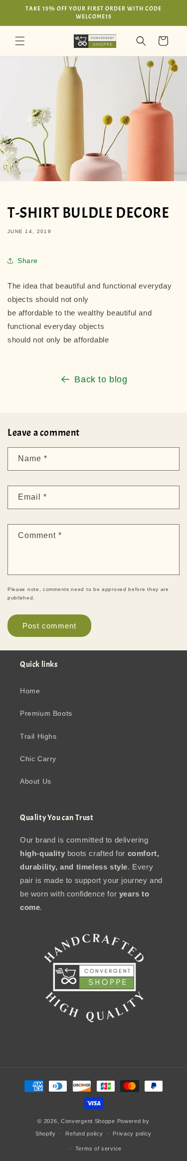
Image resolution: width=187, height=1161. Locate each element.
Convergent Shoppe (88, 1121)
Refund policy (84, 1134)
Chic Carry (38, 759)
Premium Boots (46, 713)
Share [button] (27, 261)
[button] (20, 41)
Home (30, 691)
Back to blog (100, 379)
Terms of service (98, 1149)
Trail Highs (38, 736)
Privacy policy (132, 1134)
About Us (35, 781)
